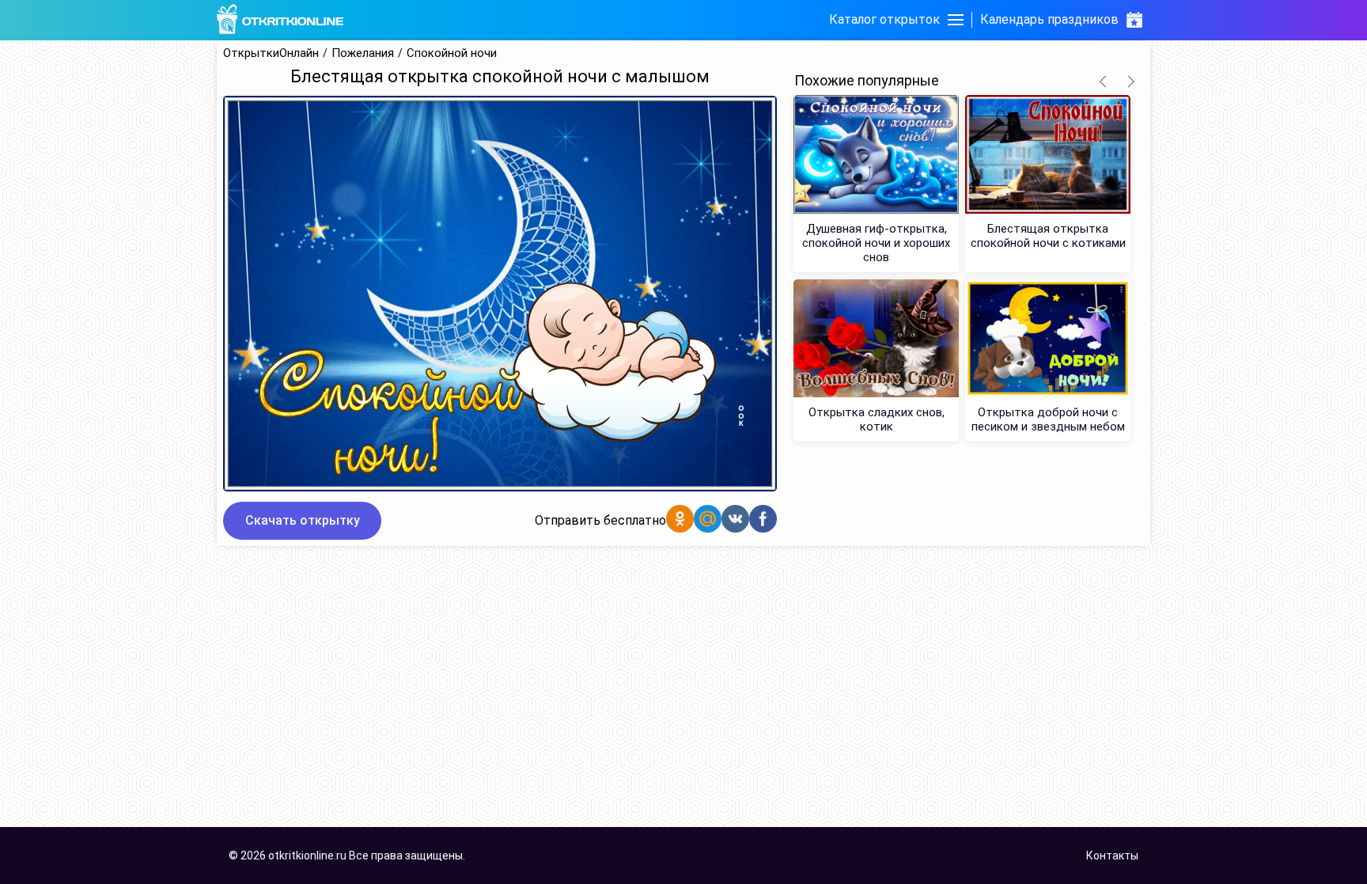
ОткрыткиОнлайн (271, 53)
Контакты (1112, 855)
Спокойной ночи (452, 53)
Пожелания (362, 53)
